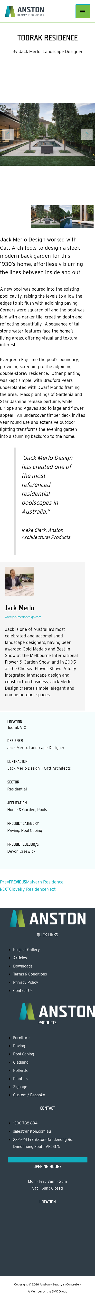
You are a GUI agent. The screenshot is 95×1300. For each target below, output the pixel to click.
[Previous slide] (8, 134)
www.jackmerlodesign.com (23, 617)
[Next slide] (87, 134)
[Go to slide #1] (47, 216)
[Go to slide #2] (70, 216)
